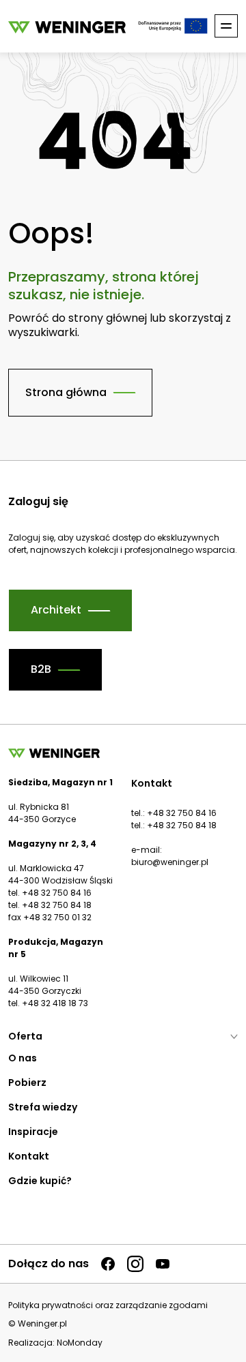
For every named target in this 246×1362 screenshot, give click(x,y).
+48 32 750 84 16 (182, 813)
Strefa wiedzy (42, 1107)
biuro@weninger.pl (169, 862)
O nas (22, 1058)
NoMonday (79, 1342)
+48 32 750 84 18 (182, 825)
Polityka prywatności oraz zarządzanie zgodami (108, 1305)
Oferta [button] (25, 1036)
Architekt (56, 610)
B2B (41, 669)
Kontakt (28, 1156)
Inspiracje (33, 1131)
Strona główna (66, 392)
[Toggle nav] (226, 25)
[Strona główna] (67, 26)
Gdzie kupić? (40, 1180)
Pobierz (27, 1082)
